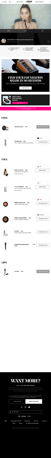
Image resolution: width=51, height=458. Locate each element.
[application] (25, 18)
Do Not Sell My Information (32, 423)
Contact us (44, 421)
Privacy (20, 423)
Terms (29, 397)
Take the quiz (25, 88)
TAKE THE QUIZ (20, 102)
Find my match (42, 170)
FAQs (5, 421)
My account (27, 421)
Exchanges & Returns (16, 421)
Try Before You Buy (43, 142)
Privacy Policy (34, 397)
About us (36, 421)
